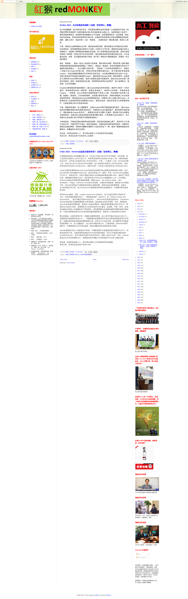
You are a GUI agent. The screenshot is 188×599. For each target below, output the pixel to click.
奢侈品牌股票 (88, 254)
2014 (138, 279)
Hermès (77, 254)
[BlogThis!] (92, 141)
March (141, 238)
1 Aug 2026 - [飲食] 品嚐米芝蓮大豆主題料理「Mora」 (147, 159)
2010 (138, 289)
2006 (138, 300)
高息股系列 (34, 64)
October (141, 219)
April (140, 235)
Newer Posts (63, 259)
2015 (138, 276)
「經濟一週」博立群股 (38, 122)
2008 (138, 295)
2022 (138, 257)
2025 (138, 206)
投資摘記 (34, 69)
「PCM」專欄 (35, 115)
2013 (138, 281)
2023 (138, 212)
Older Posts (125, 259)
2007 (138, 297)
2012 (138, 284)
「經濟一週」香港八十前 (38, 126)
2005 (138, 303)
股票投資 (34, 62)
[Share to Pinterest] (97, 141)
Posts (139, 554)
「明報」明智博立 (36, 120)
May (140, 233)
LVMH (81, 254)
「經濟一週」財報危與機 (38, 124)
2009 (138, 292)
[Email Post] (86, 141)
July (140, 227)
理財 (32, 66)
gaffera (97, 595)
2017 (138, 271)
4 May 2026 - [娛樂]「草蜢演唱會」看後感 (147, 124)
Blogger (109, 595)
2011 (138, 287)
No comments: (80, 141)
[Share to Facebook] (95, 141)
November (142, 217)
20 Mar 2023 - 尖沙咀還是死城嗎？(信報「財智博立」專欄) (85, 25)
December (142, 214)
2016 (138, 273)
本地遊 (33, 83)
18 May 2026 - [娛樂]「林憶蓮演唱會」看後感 (147, 103)
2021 (138, 260)
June (140, 230)
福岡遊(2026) (35, 87)
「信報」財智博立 (70, 144)
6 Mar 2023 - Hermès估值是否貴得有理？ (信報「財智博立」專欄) (89, 152)
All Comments (141, 557)
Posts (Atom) (71, 263)
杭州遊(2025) (35, 85)
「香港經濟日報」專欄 (38, 129)
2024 (138, 209)
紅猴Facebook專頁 (36, 26)
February (141, 251)
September (142, 222)
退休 (32, 71)
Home (94, 259)
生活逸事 (34, 99)
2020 (138, 263)
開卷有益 (34, 103)
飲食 (32, 96)
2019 (138, 265)
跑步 (32, 106)
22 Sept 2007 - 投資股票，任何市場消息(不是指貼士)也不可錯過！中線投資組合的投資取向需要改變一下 (147, 180)
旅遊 (32, 80)
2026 (138, 204)
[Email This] (90, 141)
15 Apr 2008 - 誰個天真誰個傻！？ (147, 143)
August (141, 225)
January (141, 254)
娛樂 (32, 101)
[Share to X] (94, 141)
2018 (138, 268)
